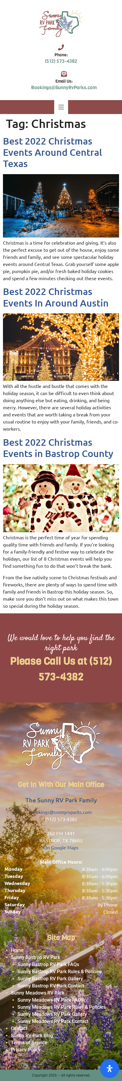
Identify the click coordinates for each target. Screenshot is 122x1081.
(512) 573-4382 (61, 61)
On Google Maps (61, 847)
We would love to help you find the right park (61, 643)
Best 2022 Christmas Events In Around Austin (56, 297)
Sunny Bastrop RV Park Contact (50, 986)
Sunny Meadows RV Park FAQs (50, 1000)
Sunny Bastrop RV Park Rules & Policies (59, 971)
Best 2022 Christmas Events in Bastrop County (58, 447)
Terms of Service (29, 1042)
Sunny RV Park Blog (32, 1035)
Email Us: (64, 81)
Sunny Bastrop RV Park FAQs (48, 964)
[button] (61, 107)
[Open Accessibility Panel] (109, 1068)
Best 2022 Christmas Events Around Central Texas (52, 152)
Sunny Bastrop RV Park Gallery (50, 978)
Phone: (61, 55)
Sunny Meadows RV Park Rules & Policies (61, 1007)
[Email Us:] (64, 74)
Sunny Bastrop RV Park (35, 957)
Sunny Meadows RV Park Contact (52, 1021)
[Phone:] (61, 47)
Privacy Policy (26, 1050)
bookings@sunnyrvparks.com (61, 812)
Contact (19, 1028)
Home (17, 950)
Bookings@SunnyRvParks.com (64, 87)
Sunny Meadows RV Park (37, 993)
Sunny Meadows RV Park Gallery (52, 1014)
